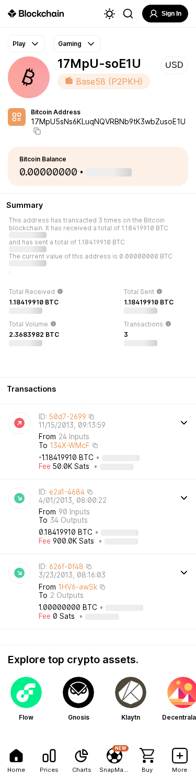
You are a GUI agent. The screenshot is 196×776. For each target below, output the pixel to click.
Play (19, 44)
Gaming (70, 44)
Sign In (171, 13)
